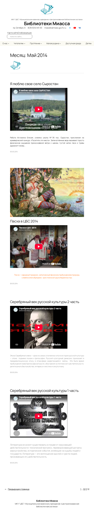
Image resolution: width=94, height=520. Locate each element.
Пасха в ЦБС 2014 (24, 221)
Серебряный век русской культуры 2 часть (44, 302)
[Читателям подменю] (24, 43)
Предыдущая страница (17, 489)
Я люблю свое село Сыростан (34, 84)
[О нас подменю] (8, 43)
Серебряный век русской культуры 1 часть (44, 391)
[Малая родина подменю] (60, 43)
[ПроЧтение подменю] (41, 43)
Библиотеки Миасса (47, 23)
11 (86, 489)
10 (84, 489)
